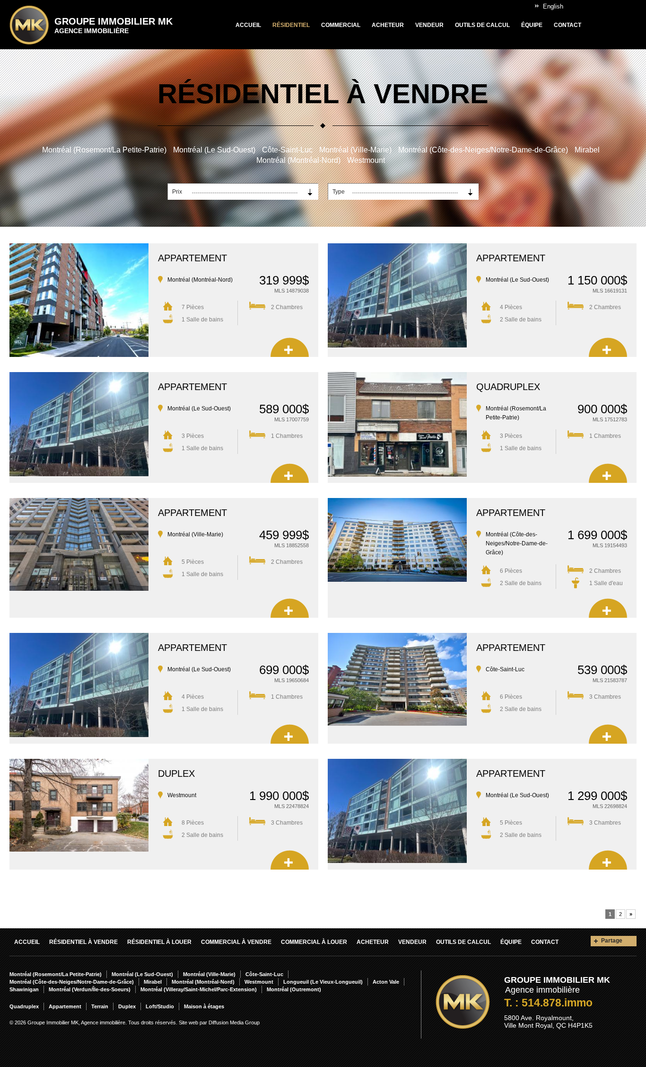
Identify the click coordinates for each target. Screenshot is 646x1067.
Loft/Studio (160, 1006)
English (553, 6)
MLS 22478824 (291, 806)
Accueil (248, 25)
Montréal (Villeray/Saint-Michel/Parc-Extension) (198, 989)
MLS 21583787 (610, 680)
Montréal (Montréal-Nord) (298, 160)
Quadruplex (508, 387)
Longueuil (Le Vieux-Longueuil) (323, 982)
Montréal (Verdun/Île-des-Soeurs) (90, 989)
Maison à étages (204, 1006)
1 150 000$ (597, 280)
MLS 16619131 (610, 290)
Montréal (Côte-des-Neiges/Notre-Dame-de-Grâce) (483, 150)
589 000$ (284, 409)
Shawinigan (24, 989)
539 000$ (602, 670)
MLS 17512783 (610, 419)
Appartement (192, 258)
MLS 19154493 (610, 545)
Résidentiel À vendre (83, 942)
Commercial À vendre (236, 942)
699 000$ (284, 670)
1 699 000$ (597, 535)
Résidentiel (291, 25)
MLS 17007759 (291, 419)
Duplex (176, 773)
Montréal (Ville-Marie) (355, 150)
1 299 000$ (597, 796)
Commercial (340, 25)
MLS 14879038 (291, 290)
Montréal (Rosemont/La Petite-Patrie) (104, 150)
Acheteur (388, 25)
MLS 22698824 (610, 806)
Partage (611, 940)
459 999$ (284, 535)
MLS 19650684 (291, 680)
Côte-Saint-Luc (287, 150)
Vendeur (429, 25)
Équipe (531, 25)
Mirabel (587, 150)
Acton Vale (386, 982)
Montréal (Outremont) (294, 989)
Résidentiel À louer (159, 942)
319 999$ (284, 280)
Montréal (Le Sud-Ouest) (214, 150)
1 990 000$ (279, 796)
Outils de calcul (482, 25)
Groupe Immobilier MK (113, 25)
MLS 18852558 (291, 545)
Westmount (366, 160)
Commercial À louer (314, 942)
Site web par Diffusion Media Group (219, 1022)
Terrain (99, 1006)
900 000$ (602, 409)
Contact (567, 25)
